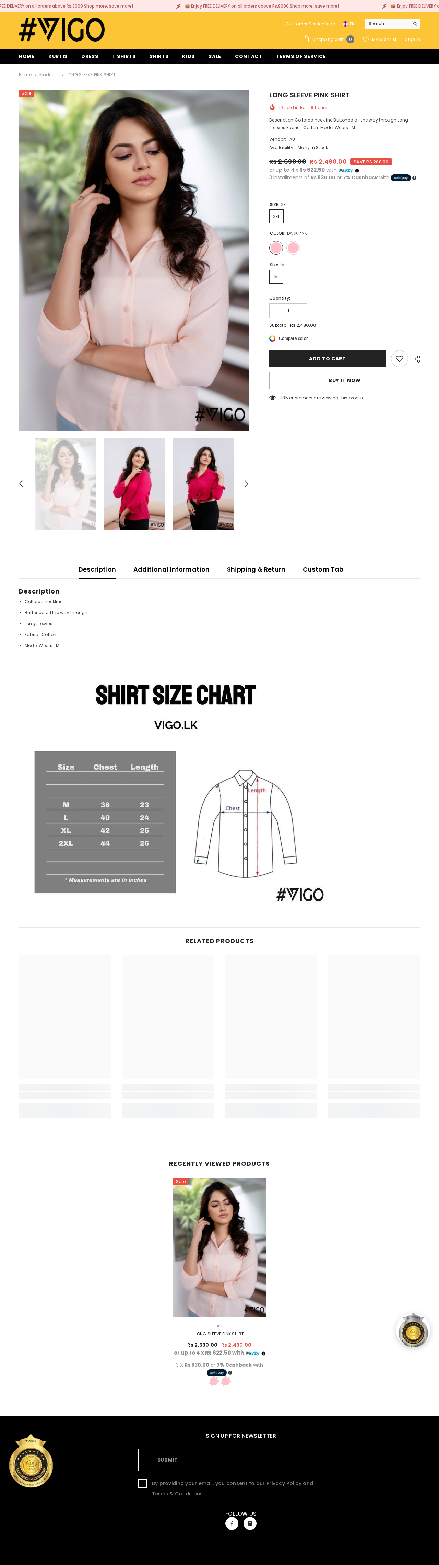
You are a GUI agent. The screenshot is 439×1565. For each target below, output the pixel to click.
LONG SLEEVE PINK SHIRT (219, 1334)
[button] (21, 484)
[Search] (392, 24)
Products (49, 75)
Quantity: (279, 298)
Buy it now (345, 380)
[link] (399, 358)
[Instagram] (250, 1523)
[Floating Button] (413, 1330)
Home (25, 75)
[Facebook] (231, 1523)
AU (292, 139)
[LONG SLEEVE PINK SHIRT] (219, 1247)
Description (97, 569)
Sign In (412, 39)
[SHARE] (414, 359)
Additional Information (171, 569)
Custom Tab (323, 569)
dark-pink (214, 1381)
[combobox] (387, 24)
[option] (134, 260)
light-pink (226, 1381)
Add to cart (327, 358)
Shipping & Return (256, 569)
